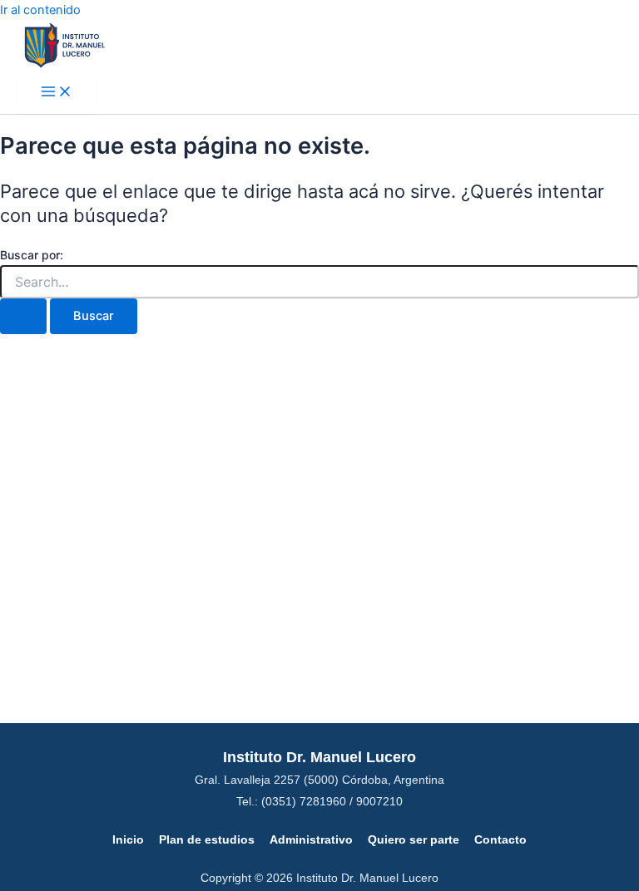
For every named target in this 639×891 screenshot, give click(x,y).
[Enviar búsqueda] (23, 316)
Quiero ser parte (413, 839)
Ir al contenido (40, 9)
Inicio (128, 839)
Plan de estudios (207, 839)
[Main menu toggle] (57, 92)
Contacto (500, 839)
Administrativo (311, 839)
